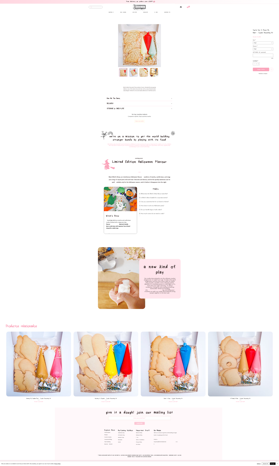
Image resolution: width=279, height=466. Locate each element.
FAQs (137, 431)
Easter (119, 436)
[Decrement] (254, 64)
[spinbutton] (256, 64)
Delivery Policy (139, 429)
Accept (272, 463)
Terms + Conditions (140, 434)
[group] (139, 361)
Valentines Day (121, 427)
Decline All (265, 463)
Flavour (255, 46)
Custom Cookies (107, 431)
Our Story (138, 438)
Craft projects (107, 427)
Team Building (107, 436)
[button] (123, 12)
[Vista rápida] (39, 358)
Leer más (139, 92)
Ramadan (120, 434)
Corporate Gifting (108, 434)
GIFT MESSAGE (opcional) (259, 52)
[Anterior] (4, 358)
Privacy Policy (139, 436)
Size (254, 40)
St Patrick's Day (121, 429)
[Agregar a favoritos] (271, 69)
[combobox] (263, 43)
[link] (188, 7)
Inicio (5, 19)
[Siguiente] (275, 358)
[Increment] (258, 64)
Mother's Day (121, 431)
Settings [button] (259, 463)
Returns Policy (139, 427)
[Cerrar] (277, 464)
